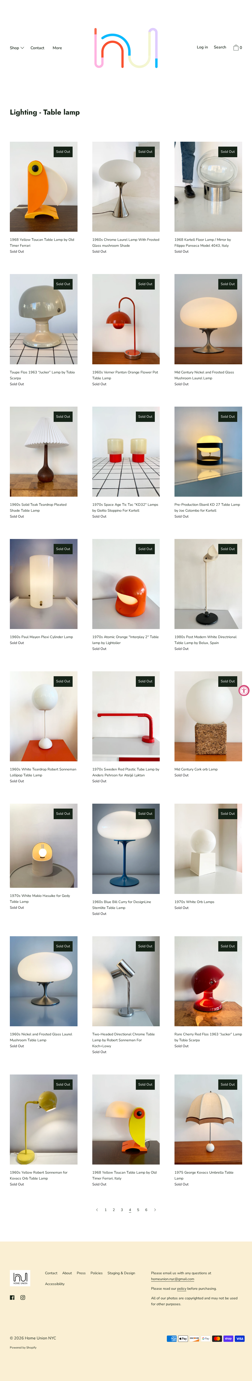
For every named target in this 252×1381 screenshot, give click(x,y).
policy (181, 1288)
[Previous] (97, 1210)
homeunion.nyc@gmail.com (172, 1278)
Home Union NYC (40, 1338)
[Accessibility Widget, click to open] (244, 690)
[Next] (155, 1210)
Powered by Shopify (23, 1348)
